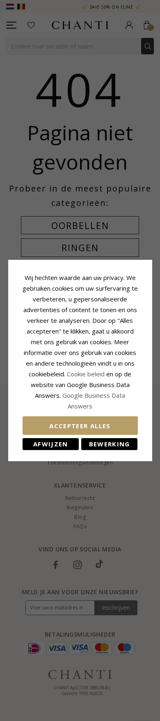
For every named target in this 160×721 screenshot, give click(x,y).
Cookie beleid (86, 374)
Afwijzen (50, 444)
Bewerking (109, 444)
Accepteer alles (79, 426)
